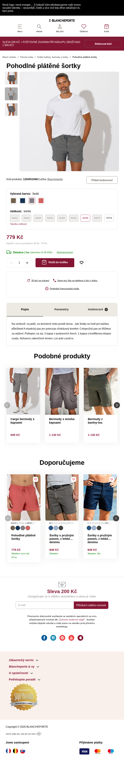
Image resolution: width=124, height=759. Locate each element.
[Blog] (80, 638)
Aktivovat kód (103, 43)
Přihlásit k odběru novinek (91, 605)
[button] (8, 518)
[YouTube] (71, 638)
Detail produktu (37, 556)
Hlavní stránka (9, 57)
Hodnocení (97, 309)
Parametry (61, 309)
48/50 (38, 218)
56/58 (62, 218)
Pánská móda (26, 57)
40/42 (15, 218)
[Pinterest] (62, 638)
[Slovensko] (23, 751)
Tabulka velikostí (18, 224)
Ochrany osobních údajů (71, 619)
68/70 (97, 218)
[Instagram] (53, 638)
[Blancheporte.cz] (62, 21)
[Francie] (9, 751)
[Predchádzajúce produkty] (7, 405)
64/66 (85, 218)
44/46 (26, 218)
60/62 (74, 218)
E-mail (22, 605)
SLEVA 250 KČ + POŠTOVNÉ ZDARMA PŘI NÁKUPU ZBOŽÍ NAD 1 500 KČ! (41, 44)
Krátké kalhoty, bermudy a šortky (52, 57)
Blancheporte (55, 179)
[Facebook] (44, 638)
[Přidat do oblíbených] (82, 263)
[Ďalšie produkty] (117, 405)
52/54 (50, 218)
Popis (25, 309)
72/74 (109, 218)
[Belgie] (16, 751)
